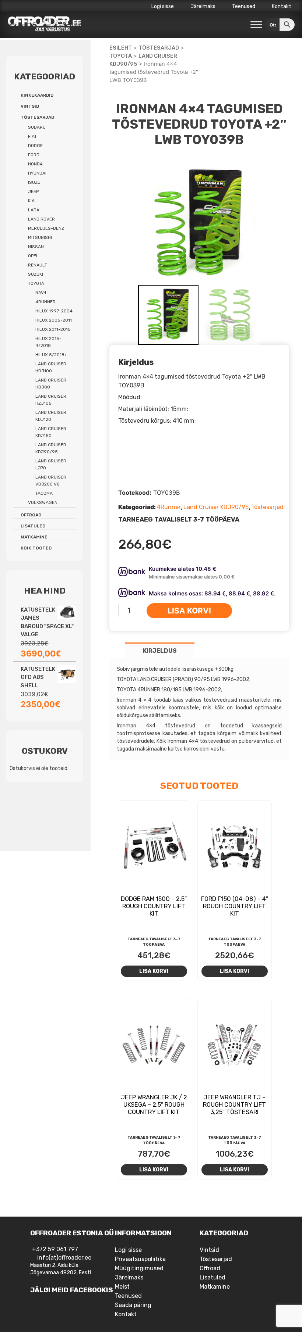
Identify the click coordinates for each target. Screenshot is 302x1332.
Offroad (31, 515)
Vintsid (30, 106)
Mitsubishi (40, 237)
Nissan (36, 246)
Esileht (120, 47)
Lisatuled (33, 526)
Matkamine (34, 537)
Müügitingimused (139, 1268)
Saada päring (133, 1304)
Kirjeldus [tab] (160, 650)
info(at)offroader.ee (64, 1257)
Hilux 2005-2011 (53, 320)
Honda (35, 163)
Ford (33, 154)
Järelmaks (202, 6)
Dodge (35, 145)
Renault (37, 265)
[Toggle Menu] (256, 24)
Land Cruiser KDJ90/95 (216, 507)
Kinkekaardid (37, 95)
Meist (122, 1286)
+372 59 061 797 (55, 1249)
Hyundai (37, 173)
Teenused (243, 6)
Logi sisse (162, 6)
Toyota (120, 56)
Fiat (32, 136)
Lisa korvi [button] (153, 971)
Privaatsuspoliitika (140, 1259)
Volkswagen (42, 502)
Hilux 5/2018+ (51, 354)
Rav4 (40, 292)
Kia (31, 200)
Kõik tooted (36, 548)
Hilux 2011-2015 (53, 329)
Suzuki (35, 274)
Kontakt (281, 6)
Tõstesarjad (158, 47)
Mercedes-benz (46, 228)
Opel (33, 255)
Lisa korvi (189, 610)
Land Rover (41, 219)
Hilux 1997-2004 (54, 311)
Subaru (37, 127)
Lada (33, 209)
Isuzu (34, 182)
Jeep (33, 191)
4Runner (169, 507)
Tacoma (44, 493)
